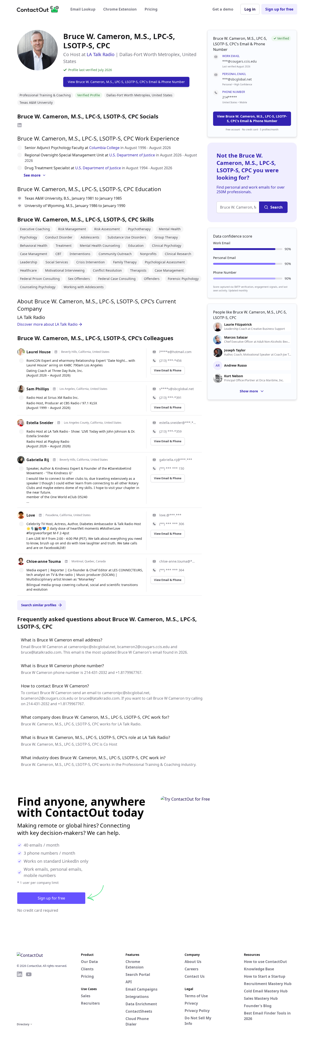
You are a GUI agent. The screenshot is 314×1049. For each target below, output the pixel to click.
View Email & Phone (167, 370)
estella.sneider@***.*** (177, 422)
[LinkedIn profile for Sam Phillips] (54, 389)
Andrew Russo (235, 365)
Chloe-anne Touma (43, 561)
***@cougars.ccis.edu (239, 61)
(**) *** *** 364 (171, 570)
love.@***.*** (170, 515)
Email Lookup (82, 9)
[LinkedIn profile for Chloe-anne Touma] (66, 561)
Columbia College (104, 147)
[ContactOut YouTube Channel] (28, 996)
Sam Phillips (37, 388)
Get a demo (222, 9)
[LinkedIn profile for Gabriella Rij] (54, 459)
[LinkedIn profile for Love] (40, 515)
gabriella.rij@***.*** (175, 459)
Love (30, 515)
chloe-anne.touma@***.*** (177, 561)
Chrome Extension (120, 9)
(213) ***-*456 (170, 360)
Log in (250, 9)
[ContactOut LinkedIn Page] (19, 996)
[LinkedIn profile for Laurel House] (55, 352)
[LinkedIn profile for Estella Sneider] (58, 422)
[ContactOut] (39, 9)
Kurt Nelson (233, 376)
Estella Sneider (39, 422)
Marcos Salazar (236, 337)
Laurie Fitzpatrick (238, 324)
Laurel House (38, 351)
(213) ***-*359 (170, 431)
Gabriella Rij (37, 459)
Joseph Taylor (234, 350)
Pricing (151, 9)
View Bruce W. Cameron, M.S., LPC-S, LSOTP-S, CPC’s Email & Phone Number (252, 118)
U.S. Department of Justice (132, 155)
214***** (229, 97)
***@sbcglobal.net (237, 79)
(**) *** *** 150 (171, 468)
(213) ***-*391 (170, 397)
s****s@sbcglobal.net (176, 389)
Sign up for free (279, 9)
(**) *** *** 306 (171, 524)
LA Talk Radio (100, 54)
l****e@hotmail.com (175, 352)
